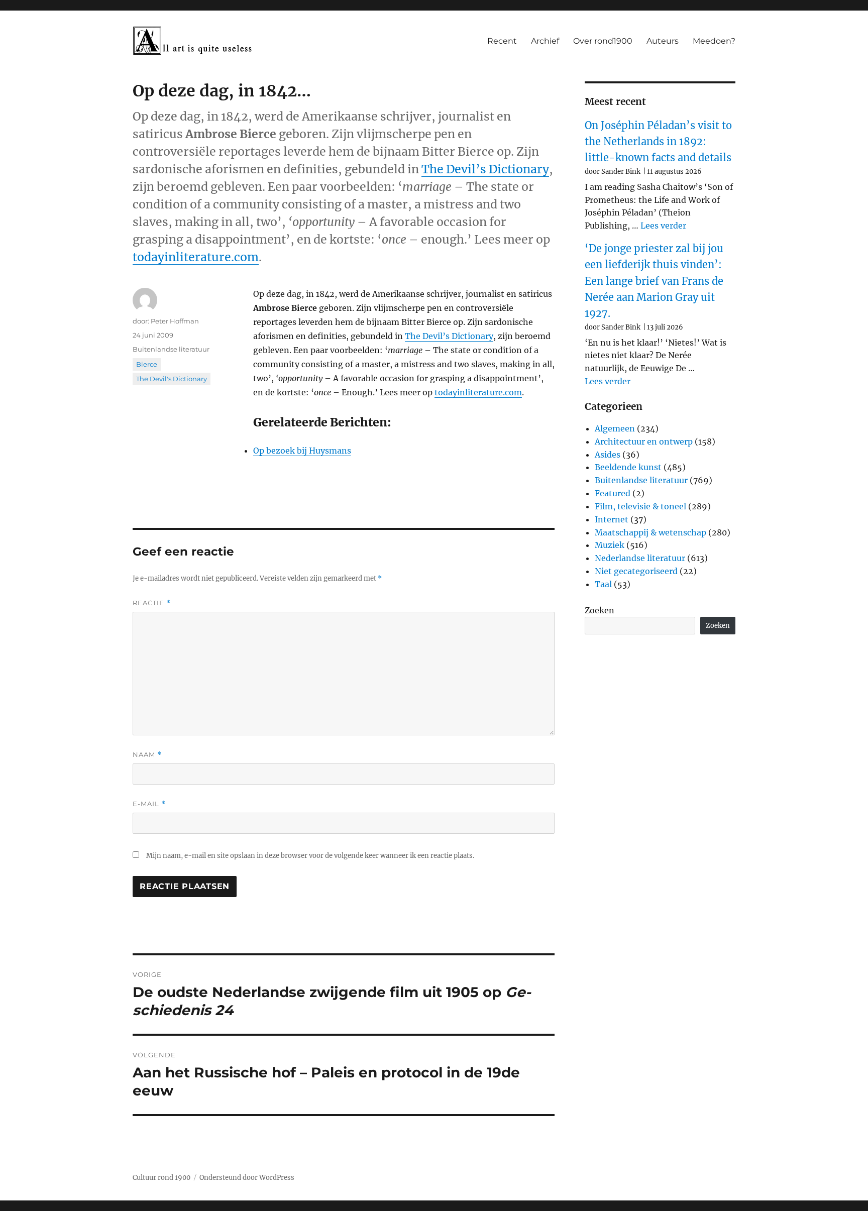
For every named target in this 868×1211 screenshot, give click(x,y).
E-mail (149, 804)
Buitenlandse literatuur (171, 349)
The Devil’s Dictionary (485, 169)
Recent (502, 41)
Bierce (146, 364)
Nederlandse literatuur (640, 558)
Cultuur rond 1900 (161, 1177)
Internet (611, 519)
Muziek (609, 545)
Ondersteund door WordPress (246, 1177)
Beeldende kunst (628, 467)
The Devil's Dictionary (171, 379)
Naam (147, 754)
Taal (603, 584)
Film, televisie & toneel (640, 506)
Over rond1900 (602, 41)
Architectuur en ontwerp (644, 441)
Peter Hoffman (175, 321)
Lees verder (663, 226)
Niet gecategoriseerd (636, 571)
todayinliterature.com (196, 257)
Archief (545, 41)
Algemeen (615, 428)
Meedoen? (714, 41)
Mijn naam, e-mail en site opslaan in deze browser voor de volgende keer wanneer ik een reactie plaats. (310, 855)
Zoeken (599, 610)
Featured (612, 493)
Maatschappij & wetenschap (650, 532)
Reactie (152, 603)
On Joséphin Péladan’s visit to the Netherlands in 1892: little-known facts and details (658, 141)
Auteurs (662, 41)
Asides (607, 455)
